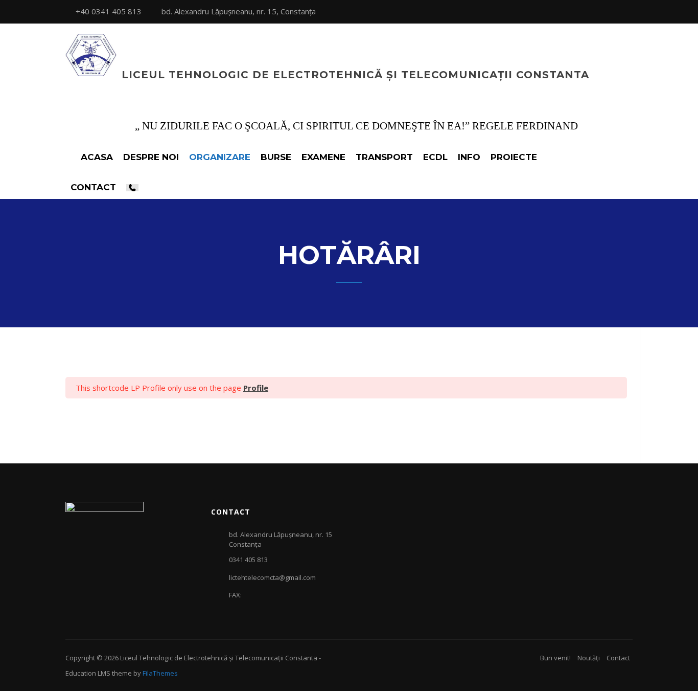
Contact (618, 657)
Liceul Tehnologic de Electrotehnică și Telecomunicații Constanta (355, 75)
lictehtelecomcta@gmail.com (272, 577)
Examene (323, 157)
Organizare (219, 157)
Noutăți (588, 657)
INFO (469, 157)
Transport (384, 157)
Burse (276, 157)
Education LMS (87, 673)
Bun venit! (555, 657)
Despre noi (151, 157)
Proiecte (514, 157)
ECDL (435, 157)
